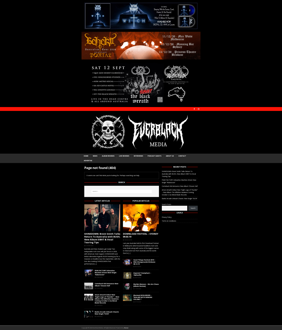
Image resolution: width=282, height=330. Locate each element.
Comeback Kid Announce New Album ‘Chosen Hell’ (106, 285)
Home (86, 156)
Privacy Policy (167, 217)
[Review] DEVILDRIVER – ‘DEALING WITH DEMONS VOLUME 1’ (142, 297)
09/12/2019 (138, 266)
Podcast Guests (154, 156)
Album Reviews (108, 156)
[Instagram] (198, 109)
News (95, 156)
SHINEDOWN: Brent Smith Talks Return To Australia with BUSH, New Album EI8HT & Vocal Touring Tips (102, 238)
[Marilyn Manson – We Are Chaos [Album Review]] (127, 286)
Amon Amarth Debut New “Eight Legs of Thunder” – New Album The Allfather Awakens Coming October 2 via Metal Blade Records (107, 299)
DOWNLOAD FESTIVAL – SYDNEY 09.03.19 (140, 235)
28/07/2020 (138, 277)
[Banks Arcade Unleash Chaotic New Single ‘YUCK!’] (88, 314)
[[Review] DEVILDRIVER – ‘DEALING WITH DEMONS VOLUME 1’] (127, 297)
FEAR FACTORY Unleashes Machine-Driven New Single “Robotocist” (105, 273)
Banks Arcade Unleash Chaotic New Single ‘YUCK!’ (107, 313)
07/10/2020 (138, 302)
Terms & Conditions (169, 221)
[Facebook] (194, 109)
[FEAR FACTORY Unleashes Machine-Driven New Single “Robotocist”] (88, 273)
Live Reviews (124, 156)
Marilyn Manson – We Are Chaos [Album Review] (146, 285)
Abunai (126, 328)
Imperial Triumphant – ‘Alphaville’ (142, 274)
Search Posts (166, 204)
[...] (96, 264)
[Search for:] (121, 191)
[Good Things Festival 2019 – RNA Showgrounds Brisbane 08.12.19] (127, 262)
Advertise (88, 160)
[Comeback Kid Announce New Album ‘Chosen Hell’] (88, 286)
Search (193, 208)
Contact (182, 156)
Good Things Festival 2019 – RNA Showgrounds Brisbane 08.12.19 (144, 262)
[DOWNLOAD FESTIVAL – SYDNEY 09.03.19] (141, 217)
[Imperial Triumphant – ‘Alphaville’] (127, 275)
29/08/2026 (89, 246)
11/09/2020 (138, 288)
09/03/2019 (128, 240)
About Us (170, 156)
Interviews (138, 156)
